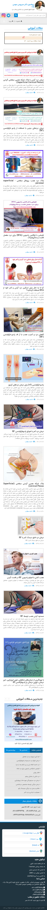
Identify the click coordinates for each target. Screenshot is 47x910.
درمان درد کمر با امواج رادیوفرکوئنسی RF (28, 431)
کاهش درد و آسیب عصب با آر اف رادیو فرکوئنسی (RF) (23, 336)
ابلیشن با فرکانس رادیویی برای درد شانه (28, 768)
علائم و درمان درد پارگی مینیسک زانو (28, 788)
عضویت (17, 21)
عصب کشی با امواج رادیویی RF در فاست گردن (25, 577)
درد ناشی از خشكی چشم (32, 776)
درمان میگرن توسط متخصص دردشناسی (27, 784)
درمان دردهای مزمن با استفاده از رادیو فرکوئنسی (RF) (23, 129)
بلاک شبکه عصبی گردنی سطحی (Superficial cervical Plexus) (23, 485)
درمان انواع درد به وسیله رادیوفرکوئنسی (28, 760)
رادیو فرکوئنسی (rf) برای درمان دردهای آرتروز (26, 385)
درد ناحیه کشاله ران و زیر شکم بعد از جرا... (27, 765)
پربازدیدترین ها (10, 750)
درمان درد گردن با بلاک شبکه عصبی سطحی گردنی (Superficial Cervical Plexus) (23, 81)
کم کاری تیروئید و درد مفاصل (31, 757)
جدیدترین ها (23, 750)
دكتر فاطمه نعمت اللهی (36, 863)
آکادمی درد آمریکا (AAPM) (35, 876)
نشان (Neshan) (36, 851)
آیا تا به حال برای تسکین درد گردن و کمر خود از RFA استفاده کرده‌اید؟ (23, 289)
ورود (10, 21)
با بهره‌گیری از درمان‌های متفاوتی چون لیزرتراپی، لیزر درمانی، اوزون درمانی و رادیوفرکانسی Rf (23, 681)
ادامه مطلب (29, 92)
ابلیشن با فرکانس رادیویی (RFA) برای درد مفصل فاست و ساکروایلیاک (23, 236)
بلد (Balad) (35, 845)
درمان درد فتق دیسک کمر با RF (31, 537)
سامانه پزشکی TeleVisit (36, 867)
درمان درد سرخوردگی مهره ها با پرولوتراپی (27, 780)
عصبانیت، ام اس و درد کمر (31, 792)
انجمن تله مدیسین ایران (36, 870)
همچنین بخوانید (36, 750)
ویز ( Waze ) (34, 839)
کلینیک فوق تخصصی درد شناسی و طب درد (23, 7)
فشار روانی (36, 772)
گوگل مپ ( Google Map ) (31, 833)
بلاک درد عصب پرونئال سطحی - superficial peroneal (23, 182)
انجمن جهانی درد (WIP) (36, 873)
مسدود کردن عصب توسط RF (32, 616)
